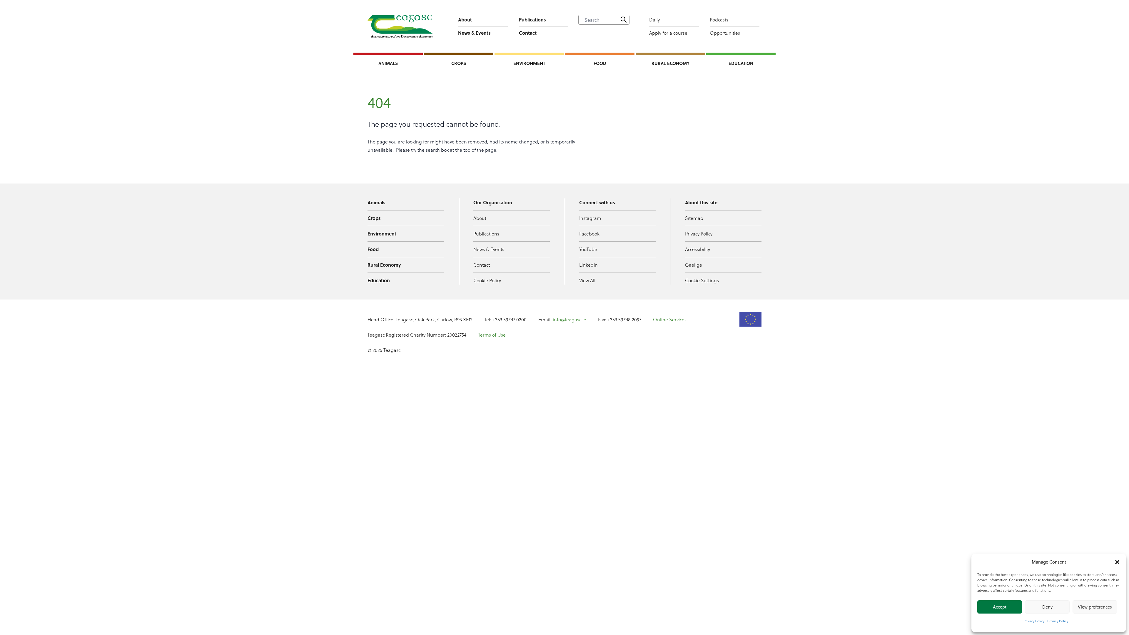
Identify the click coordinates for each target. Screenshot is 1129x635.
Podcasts (719, 19)
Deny (1047, 607)
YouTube (588, 249)
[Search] (623, 20)
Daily (654, 19)
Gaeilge (693, 264)
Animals (388, 63)
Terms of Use (492, 334)
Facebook (589, 233)
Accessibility (697, 249)
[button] (1117, 562)
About (465, 19)
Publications (532, 19)
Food (600, 63)
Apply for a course (668, 32)
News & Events (474, 32)
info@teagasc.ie (569, 319)
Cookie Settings (702, 280)
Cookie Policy (487, 280)
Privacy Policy (1033, 621)
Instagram (590, 218)
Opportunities (725, 32)
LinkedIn (588, 264)
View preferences (1095, 607)
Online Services (670, 319)
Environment (529, 63)
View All (587, 280)
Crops (458, 63)
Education (741, 63)
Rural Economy (670, 63)
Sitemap (694, 218)
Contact (528, 32)
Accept (999, 607)
